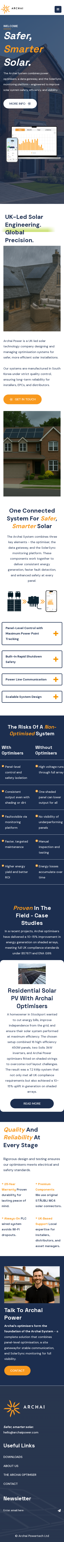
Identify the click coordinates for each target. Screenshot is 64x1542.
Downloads (13, 1457)
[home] (12, 9)
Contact (17, 1371)
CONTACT (10, 1484)
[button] (58, 9)
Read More (32, 1104)
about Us (10, 1466)
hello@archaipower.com (20, 1432)
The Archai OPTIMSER (19, 1475)
